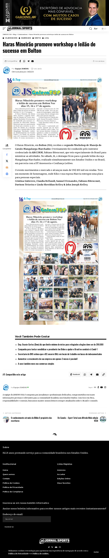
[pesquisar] (91, 28)
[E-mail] (32, 61)
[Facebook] (98, 387)
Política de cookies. (40, 553)
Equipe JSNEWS (22, 69)
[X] (52, 547)
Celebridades (26, 38)
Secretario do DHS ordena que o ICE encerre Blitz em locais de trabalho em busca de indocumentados (60, 354)
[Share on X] (7, 161)
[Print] (7, 174)
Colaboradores (11, 38)
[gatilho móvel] (5, 28)
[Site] (95, 387)
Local (47, 38)
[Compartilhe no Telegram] (28, 61)
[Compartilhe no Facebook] (20, 61)
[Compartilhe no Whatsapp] (24, 61)
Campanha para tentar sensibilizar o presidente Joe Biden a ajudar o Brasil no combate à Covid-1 (57, 349)
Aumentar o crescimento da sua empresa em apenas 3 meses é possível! (47, 358)
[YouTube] (101, 387)
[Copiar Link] (103, 374)
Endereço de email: (13, 514)
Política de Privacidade (18, 553)
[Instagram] (105, 387)
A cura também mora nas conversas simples (36, 363)
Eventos (38, 38)
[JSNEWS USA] (19, 28)
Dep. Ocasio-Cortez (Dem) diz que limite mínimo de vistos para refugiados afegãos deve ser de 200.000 (60, 344)
